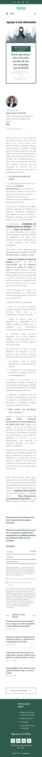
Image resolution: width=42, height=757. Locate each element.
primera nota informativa (22, 229)
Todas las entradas (20, 71)
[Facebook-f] (14, 2)
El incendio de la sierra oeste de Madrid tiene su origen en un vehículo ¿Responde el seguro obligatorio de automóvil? (20, 623)
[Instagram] (22, 2)
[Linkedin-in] (18, 2)
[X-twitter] (27, 2)
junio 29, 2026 (12, 660)
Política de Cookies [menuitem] (26, 718)
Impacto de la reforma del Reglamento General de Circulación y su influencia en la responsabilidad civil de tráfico (20, 639)
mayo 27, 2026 (12, 676)
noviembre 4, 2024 (12, 110)
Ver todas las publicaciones (14, 129)
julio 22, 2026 (12, 644)
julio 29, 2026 (12, 629)
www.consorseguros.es (17, 375)
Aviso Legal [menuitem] (24, 722)
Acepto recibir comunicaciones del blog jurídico (22, 579)
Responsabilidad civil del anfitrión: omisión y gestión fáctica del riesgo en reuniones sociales (20, 670)
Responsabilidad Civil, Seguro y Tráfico (21, 49)
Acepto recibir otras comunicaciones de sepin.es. (19, 584)
